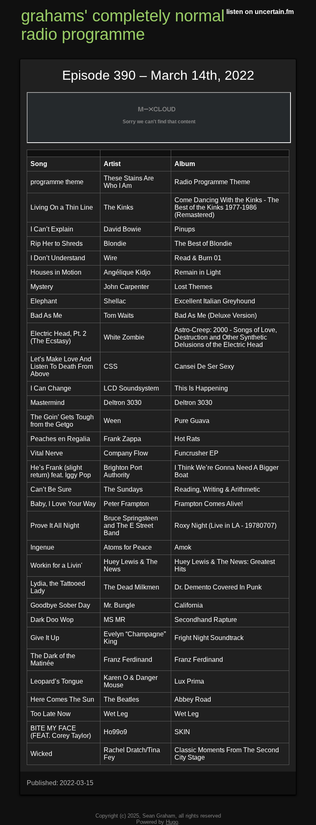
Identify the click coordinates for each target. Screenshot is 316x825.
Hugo (172, 822)
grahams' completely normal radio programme (123, 25)
